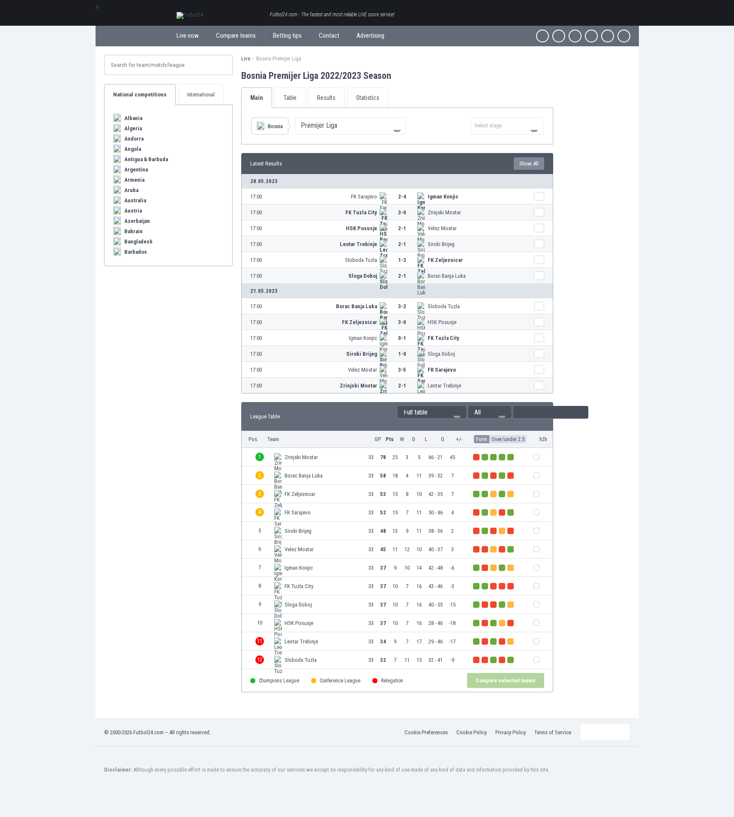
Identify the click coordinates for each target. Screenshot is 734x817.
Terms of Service (552, 732)
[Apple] (591, 36)
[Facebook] (542, 36)
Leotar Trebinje (358, 244)
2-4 (402, 196)
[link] (397, 196)
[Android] (607, 36)
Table (290, 97)
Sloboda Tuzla (361, 260)
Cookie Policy (471, 732)
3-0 (402, 212)
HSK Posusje (361, 228)
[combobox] (350, 126)
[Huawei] (623, 36)
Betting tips (287, 35)
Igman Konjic (443, 196)
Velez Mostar (442, 228)
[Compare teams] (539, 196)
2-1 (402, 228)
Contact (329, 35)
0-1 (402, 338)
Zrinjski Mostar (444, 212)
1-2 (402, 260)
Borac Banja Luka (447, 276)
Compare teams (236, 35)
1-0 (402, 354)
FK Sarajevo (364, 196)
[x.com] (558, 36)
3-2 (402, 306)
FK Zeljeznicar (445, 260)
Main (256, 97)
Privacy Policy (510, 732)
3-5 (402, 369)
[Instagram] (575, 36)
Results (326, 97)
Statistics (367, 97)
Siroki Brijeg (441, 244)
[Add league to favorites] (398, 75)
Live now (188, 35)
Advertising (370, 35)
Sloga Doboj (362, 276)
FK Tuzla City (361, 212)
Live (245, 58)
